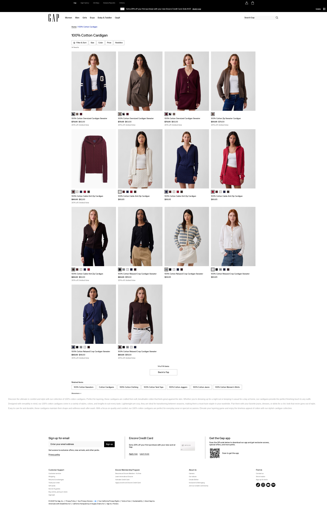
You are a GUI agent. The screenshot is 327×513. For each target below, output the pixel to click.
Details (318, 9)
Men (77, 17)
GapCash (52, 495)
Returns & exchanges (56, 480)
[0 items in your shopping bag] (252, 3)
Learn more (144, 454)
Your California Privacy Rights (108, 501)
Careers (192, 473)
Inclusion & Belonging (197, 483)
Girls (85, 17)
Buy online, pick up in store (58, 492)
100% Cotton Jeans (201, 387)
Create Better (193, 480)
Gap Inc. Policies (112, 504)
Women (68, 17)
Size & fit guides (54, 489)
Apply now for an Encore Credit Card (128, 483)
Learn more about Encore (124, 476)
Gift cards (52, 486)
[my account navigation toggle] (247, 3)
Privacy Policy (71, 501)
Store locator (260, 476)
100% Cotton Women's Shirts (227, 387)
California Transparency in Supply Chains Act (88, 504)
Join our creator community (198, 486)
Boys (92, 17)
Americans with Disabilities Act (60, 504)
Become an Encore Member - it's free (128, 473)
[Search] (276, 17)
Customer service (55, 473)
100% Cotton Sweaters (83, 387)
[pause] (324, 9)
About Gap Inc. (149, 501)
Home (74, 27)
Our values (192, 476)
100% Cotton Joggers (178, 387)
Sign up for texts (262, 480)
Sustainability (137, 501)
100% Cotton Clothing (129, 387)
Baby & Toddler (105, 17)
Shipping (52, 476)
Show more (76, 393)
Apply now (196, 9)
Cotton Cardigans (106, 387)
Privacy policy (54, 455)
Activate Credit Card (122, 480)
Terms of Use (126, 501)
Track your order (54, 483)
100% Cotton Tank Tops (154, 387)
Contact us (260, 473)
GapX (117, 17)
